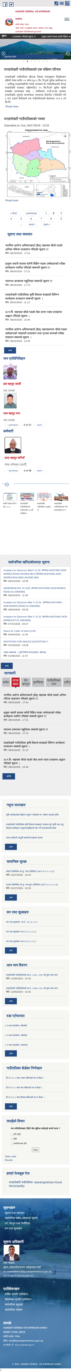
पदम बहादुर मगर (11, 413)
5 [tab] (39, 61)
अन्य (10, 350)
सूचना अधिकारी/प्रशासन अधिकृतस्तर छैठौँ (21, 1267)
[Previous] (3, 53)
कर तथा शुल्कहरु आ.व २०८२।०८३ (21, 931)
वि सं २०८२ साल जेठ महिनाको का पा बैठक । (24, 1087)
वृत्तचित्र (38, 682)
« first (13, 213)
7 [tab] (47, 61)
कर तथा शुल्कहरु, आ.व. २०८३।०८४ (21, 922)
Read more (11, 106)
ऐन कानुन (26, 682)
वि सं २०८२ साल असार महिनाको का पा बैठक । (25, 1078)
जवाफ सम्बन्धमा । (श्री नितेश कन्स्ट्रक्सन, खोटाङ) (24, 652)
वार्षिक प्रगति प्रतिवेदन (16, 1294)
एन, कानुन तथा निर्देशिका (17, 1223)
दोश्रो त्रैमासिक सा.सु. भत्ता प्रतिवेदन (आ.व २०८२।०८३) (30, 871)
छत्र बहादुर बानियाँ (14, 457)
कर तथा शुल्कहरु (13, 1228)
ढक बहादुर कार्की (12, 383)
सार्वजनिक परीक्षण (13, 1309)
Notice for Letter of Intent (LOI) (19, 631)
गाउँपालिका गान (54, 682)
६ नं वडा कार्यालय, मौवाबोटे (16, 1025)
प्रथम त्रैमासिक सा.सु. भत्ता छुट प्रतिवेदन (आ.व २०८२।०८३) (32, 884)
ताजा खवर (16, 682)
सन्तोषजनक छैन (20, 1143)
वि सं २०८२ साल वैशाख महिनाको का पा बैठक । (25, 1097)
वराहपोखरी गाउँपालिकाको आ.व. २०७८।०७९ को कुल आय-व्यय (32, 975)
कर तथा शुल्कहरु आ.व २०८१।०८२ (21, 941)
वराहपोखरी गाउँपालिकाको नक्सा (24, 119)
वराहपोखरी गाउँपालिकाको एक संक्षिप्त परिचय (32, 69)
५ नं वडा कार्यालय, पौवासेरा (16, 1035)
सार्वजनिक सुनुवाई (14, 1304)
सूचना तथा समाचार (14, 1213)
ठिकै (15, 1139)
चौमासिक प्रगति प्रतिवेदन (18, 1299)
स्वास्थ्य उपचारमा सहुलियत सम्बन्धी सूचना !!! (28, 281)
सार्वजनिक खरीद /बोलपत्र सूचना (21, 1218)
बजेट (6, 682)
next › (32, 224)
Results (9, 1160)
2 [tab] (27, 61)
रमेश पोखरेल (9, 1262)
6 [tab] (43, 61)
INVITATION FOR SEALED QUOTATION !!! (25, 641)
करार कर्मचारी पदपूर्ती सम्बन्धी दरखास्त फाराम (24, 837)
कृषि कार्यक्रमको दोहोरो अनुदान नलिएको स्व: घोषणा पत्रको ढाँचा (32, 814)
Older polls (10, 1156)
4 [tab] (35, 61)
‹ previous (31, 213)
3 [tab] (31, 61)
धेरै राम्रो (17, 1134)
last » (47, 224)
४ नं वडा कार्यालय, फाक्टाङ (16, 1045)
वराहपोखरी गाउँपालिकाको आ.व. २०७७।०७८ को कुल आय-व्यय (32, 988)
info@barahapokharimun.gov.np (26, 1340)
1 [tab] (23, 61)
